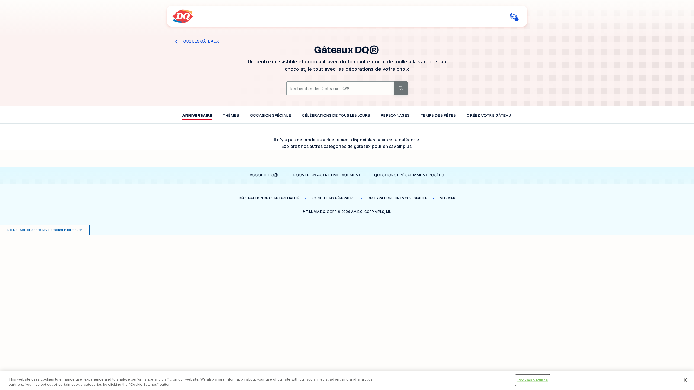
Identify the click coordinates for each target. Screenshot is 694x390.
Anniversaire (197, 115)
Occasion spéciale (270, 115)
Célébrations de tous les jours (336, 115)
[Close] (685, 380)
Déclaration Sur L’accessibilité (397, 198)
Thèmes (231, 115)
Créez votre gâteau (489, 115)
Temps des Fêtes (438, 115)
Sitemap (447, 198)
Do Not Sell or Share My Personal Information (45, 230)
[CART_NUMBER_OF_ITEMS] (513, 16)
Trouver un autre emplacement (326, 175)
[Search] (401, 88)
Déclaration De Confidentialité (269, 198)
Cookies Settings (532, 380)
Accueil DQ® (264, 175)
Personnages (395, 115)
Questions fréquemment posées (409, 175)
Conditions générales (333, 198)
